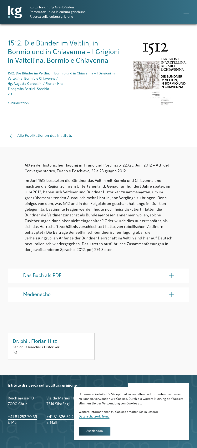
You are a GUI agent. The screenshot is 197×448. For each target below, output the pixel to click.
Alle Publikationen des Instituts (44, 136)
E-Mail (13, 423)
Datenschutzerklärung (94, 416)
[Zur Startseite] (46, 12)
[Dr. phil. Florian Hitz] (51, 346)
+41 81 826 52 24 (61, 417)
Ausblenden (94, 431)
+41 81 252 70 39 (22, 417)
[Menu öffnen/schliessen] (186, 12)
